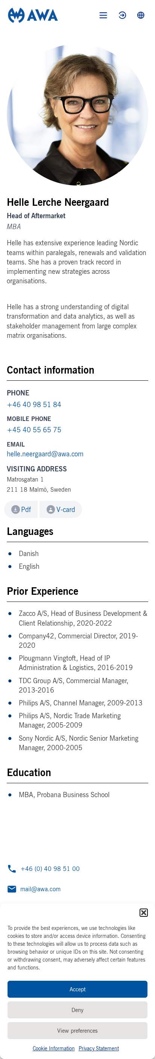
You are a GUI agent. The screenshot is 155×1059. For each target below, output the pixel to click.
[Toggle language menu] (141, 15)
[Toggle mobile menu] (103, 15)
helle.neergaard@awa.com (45, 454)
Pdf (26, 509)
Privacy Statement (99, 1048)
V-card (65, 509)
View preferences (77, 1030)
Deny (77, 1009)
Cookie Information (54, 1048)
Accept (78, 989)
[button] (143, 912)
